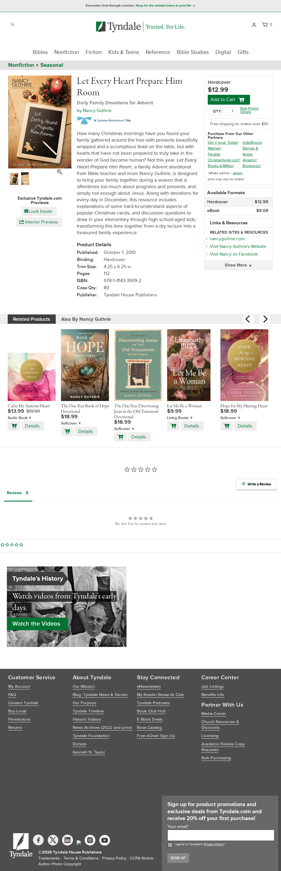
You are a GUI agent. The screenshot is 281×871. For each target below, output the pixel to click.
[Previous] (248, 319)
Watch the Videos (36, 624)
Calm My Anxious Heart (29, 406)
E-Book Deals (150, 719)
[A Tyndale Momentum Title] (105, 120)
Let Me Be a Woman (184, 406)
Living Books (178, 418)
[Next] (264, 319)
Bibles (40, 52)
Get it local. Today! (223, 142)
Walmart (214, 148)
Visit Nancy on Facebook (234, 254)
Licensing (210, 735)
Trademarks (49, 858)
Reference (158, 52)
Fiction (94, 52)
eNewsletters (149, 686)
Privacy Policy (214, 844)
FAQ (12, 694)
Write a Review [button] (259, 484)
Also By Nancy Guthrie (86, 319)
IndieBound (252, 142)
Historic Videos (87, 719)
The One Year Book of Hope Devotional (85, 409)
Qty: (217, 111)
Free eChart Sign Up (156, 735)
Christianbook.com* (224, 160)
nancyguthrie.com (227, 239)
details (238, 173)
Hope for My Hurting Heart (244, 406)
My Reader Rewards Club (160, 694)
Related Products (31, 319)
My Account (19, 686)
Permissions (19, 719)
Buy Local (17, 711)
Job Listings (212, 686)
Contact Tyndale (23, 703)
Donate (79, 744)
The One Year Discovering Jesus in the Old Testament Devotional (136, 411)
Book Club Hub (151, 711)
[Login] (254, 24)
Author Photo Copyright (59, 864)
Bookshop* (252, 166)
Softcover (69, 423)
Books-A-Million (221, 166)
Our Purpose (84, 703)
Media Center (213, 713)
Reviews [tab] (14, 493)
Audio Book (17, 418)
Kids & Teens (123, 52)
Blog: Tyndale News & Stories (100, 694)
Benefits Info (212, 694)
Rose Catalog (149, 727)
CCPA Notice (141, 858)
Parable (214, 154)
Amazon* (250, 160)
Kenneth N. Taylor (89, 752)
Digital (223, 52)
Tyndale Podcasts (153, 703)
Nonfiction (66, 52)
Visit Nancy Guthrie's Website (238, 246)
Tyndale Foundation (91, 735)
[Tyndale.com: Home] (140, 27)
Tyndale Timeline (88, 711)
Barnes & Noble (250, 151)
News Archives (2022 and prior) (102, 727)
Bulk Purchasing (216, 758)
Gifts (243, 52)
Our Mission (84, 686)
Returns (15, 727)
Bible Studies (193, 52)
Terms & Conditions (81, 858)
